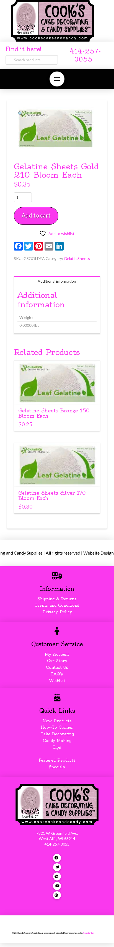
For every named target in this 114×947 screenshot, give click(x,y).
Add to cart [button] (59, 394)
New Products (57, 720)
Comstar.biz (88, 933)
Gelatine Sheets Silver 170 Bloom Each (52, 495)
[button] (57, 79)
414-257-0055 (57, 844)
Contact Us (57, 667)
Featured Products (57, 760)
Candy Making (57, 740)
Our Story (57, 660)
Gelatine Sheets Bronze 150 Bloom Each (54, 413)
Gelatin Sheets (77, 258)
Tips (57, 747)
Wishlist (57, 680)
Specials (57, 766)
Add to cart (36, 215)
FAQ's (57, 674)
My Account (57, 654)
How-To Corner (57, 727)
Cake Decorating (57, 733)
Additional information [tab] (57, 281)
